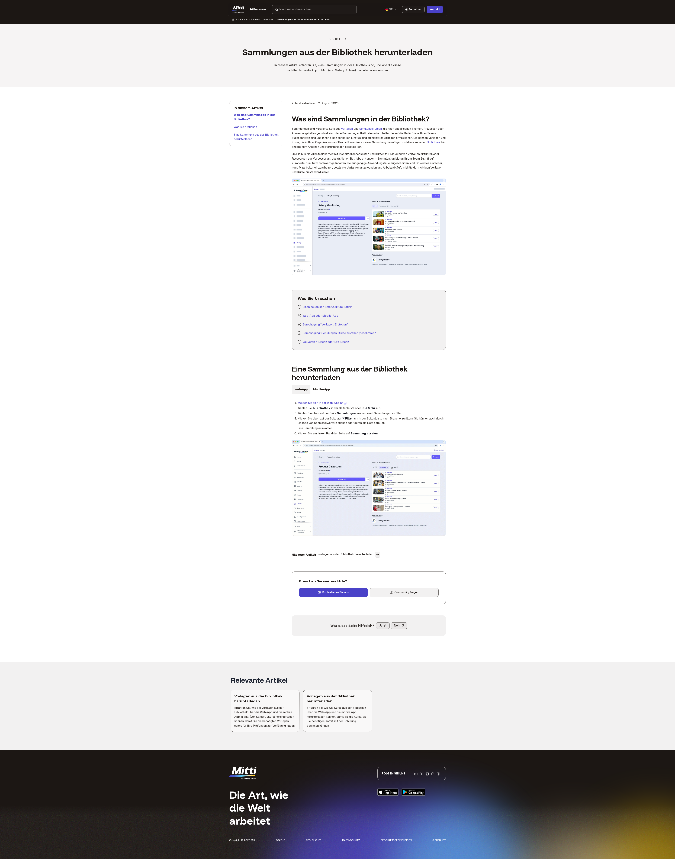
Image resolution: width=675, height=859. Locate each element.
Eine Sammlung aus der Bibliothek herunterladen (256, 137)
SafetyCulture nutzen (249, 19)
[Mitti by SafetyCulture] (238, 9)
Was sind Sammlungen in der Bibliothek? (254, 117)
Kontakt (435, 9)
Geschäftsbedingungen (396, 840)
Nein (397, 625)
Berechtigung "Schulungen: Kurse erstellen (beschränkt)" (339, 333)
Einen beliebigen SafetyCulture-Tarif (326, 307)
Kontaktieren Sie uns (335, 592)
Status (280, 840)
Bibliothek (268, 19)
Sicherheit (439, 840)
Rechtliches (314, 840)
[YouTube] (416, 774)
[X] (421, 774)
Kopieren (349, 183)
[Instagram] (438, 774)
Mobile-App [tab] (321, 389)
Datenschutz (351, 840)
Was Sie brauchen (245, 127)
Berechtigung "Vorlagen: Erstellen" (325, 324)
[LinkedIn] (427, 774)
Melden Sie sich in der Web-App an (322, 403)
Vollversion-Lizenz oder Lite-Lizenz (326, 342)
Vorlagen (347, 129)
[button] (314, 9)
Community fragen (406, 592)
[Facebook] (433, 774)
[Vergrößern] (298, 183)
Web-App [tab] (301, 389)
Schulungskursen (370, 129)
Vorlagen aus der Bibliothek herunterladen (345, 554)
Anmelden (415, 9)
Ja (380, 625)
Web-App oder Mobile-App (320, 316)
